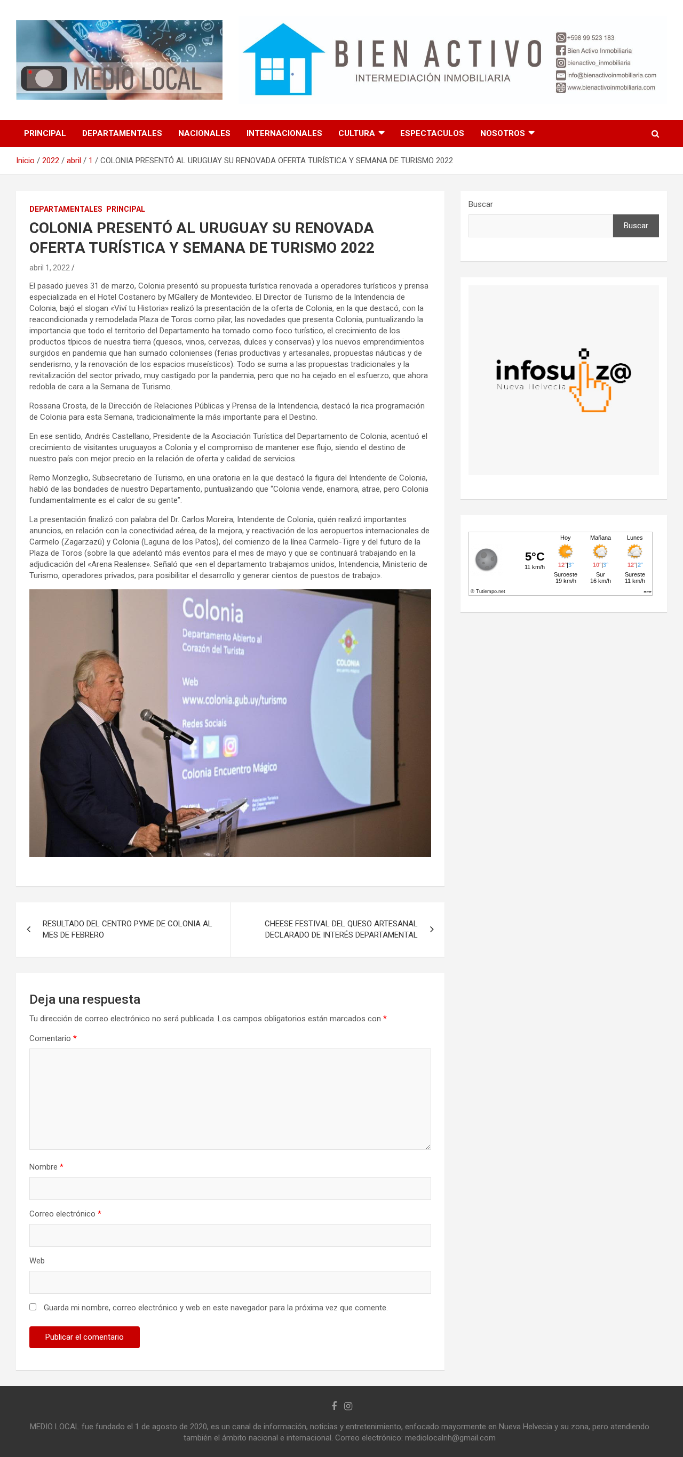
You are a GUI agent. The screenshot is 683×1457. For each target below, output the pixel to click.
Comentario (53, 1038)
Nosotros (502, 133)
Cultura (356, 133)
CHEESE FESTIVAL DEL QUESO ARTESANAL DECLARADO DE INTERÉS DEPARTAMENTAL (341, 929)
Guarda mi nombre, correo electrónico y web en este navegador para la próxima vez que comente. (216, 1307)
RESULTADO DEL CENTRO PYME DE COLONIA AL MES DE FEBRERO (127, 929)
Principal (45, 133)
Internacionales (284, 133)
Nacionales (204, 133)
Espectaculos (432, 133)
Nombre (46, 1167)
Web (37, 1261)
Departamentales (122, 133)
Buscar (480, 204)
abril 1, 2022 (49, 267)
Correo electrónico (65, 1214)
